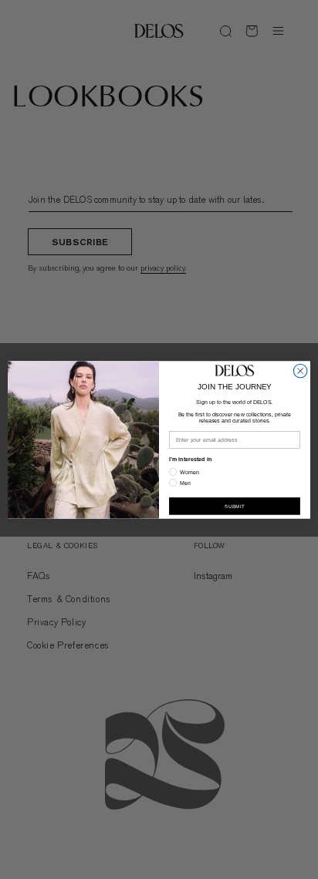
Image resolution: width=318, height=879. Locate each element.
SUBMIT (235, 505)
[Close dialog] (300, 371)
